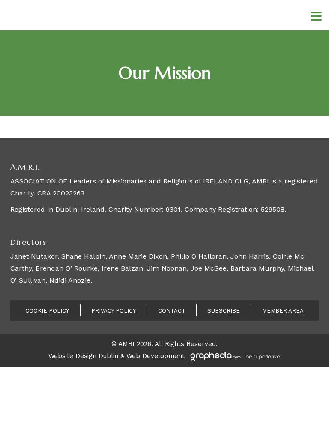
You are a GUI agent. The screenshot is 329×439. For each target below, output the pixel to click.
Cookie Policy (47, 310)
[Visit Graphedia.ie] (234, 356)
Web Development (155, 356)
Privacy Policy (113, 310)
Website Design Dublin (83, 356)
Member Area (283, 310)
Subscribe (223, 310)
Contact (171, 310)
